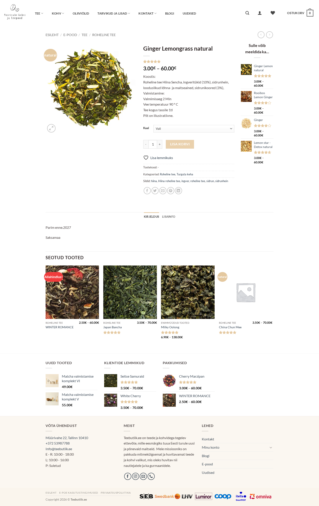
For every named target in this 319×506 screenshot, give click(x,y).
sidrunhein (221, 181)
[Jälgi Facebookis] (127, 476)
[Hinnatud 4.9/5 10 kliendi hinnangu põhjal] (188, 61)
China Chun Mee (230, 327)
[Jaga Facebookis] (147, 190)
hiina (154, 181)
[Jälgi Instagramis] (135, 476)
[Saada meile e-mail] (143, 476)
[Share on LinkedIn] (178, 190)
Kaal (146, 128)
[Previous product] (269, 34)
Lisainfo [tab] (168, 216)
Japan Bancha (112, 327)
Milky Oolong (170, 327)
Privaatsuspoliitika (116, 492)
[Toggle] (270, 447)
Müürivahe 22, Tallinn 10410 (67, 438)
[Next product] (261, 34)
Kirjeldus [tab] (151, 216)
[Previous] (46, 309)
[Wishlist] (273, 12)
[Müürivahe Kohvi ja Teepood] (14, 13)
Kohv (56, 13)
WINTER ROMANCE (60, 327)
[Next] (272, 309)
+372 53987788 (58, 443)
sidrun (210, 181)
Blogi (169, 13)
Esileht (52, 35)
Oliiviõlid (81, 13)
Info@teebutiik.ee (59, 449)
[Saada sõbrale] (162, 190)
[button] (260, 12)
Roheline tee (104, 35)
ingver (185, 181)
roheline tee (197, 181)
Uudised (189, 13)
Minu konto (210, 447)
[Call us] (151, 476)
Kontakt (145, 13)
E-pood (70, 35)
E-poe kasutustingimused (78, 492)
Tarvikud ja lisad (112, 13)
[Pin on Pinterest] (170, 190)
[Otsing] (247, 13)
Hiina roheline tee (169, 181)
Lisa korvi (180, 144)
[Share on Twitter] (155, 190)
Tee (37, 13)
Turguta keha (185, 174)
